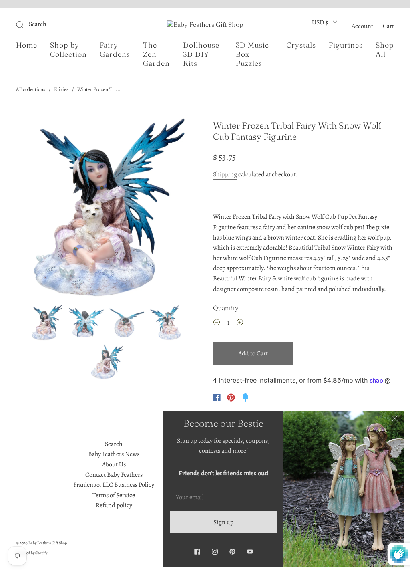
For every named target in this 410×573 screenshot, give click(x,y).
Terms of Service (113, 495)
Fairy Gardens (115, 50)
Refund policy (114, 505)
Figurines (346, 45)
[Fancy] (245, 397)
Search (114, 444)
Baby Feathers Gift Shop (47, 542)
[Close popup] (395, 420)
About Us (114, 464)
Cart (388, 26)
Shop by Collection (68, 50)
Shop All (385, 50)
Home (26, 45)
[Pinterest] (231, 397)
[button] (34, 209)
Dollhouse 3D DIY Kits (201, 54)
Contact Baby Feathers (114, 474)
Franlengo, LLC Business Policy (113, 484)
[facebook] (197, 551)
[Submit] (73, 24)
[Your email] (223, 497)
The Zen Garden (156, 54)
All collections (30, 89)
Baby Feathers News (113, 454)
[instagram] (214, 551)
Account (362, 26)
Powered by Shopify (31, 552)
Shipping (225, 174)
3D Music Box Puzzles (252, 54)
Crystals (301, 45)
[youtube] (250, 551)
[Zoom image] (106, 209)
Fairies (61, 89)
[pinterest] (232, 551)
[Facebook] (217, 397)
